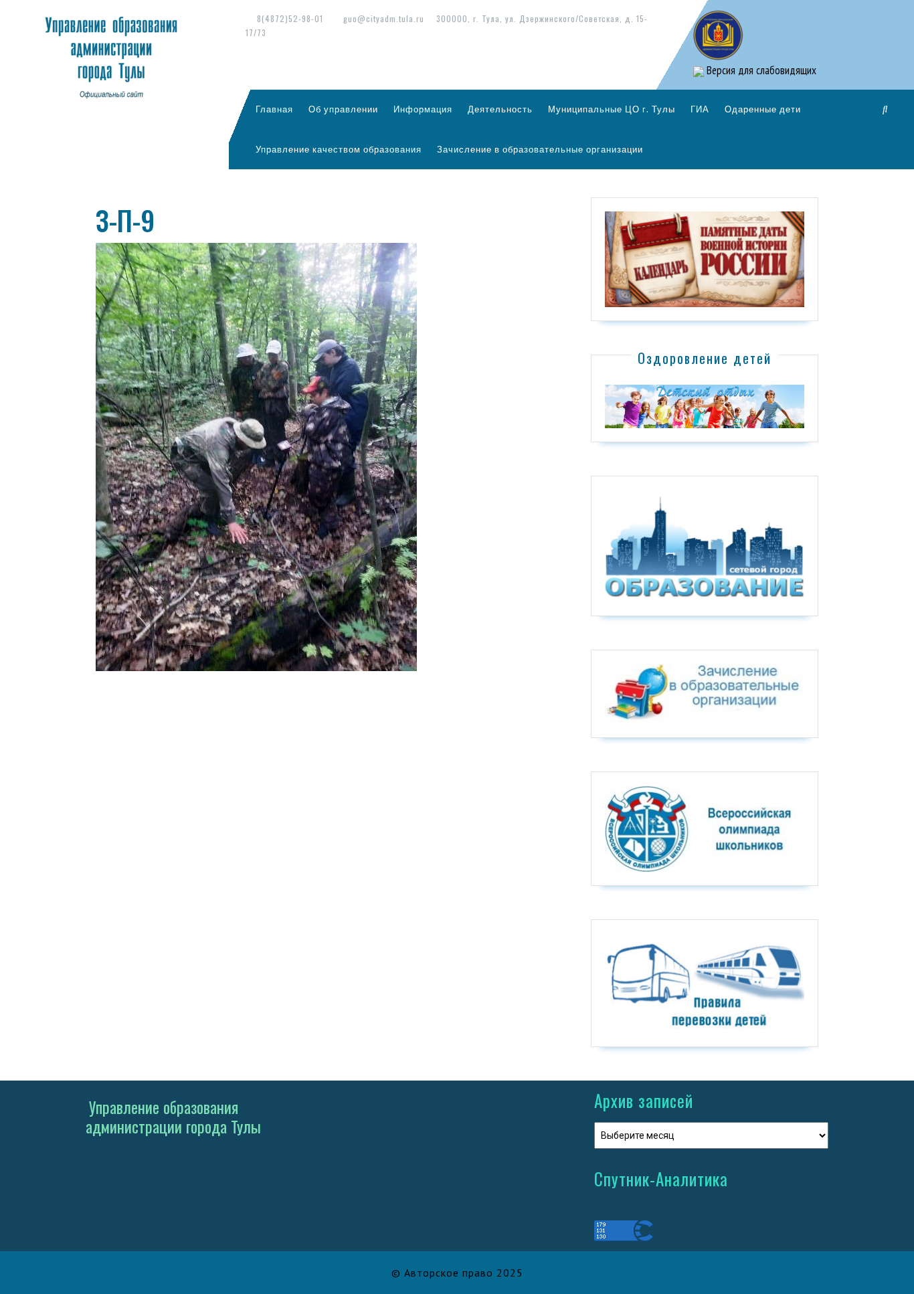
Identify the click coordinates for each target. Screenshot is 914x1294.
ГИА (700, 109)
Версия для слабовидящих (760, 70)
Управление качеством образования (339, 149)
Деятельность (500, 109)
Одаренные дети (763, 109)
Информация (422, 109)
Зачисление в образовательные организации (540, 149)
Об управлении (343, 109)
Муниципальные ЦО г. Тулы (611, 109)
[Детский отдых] (704, 405)
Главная (274, 109)
